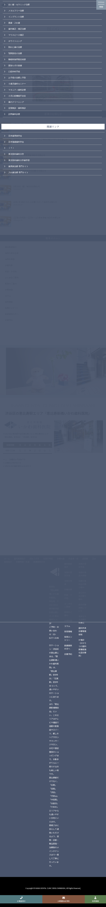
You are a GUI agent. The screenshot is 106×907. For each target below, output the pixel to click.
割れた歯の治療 (15, 47)
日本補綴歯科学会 (16, 142)
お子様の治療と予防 (17, 77)
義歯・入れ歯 (14, 22)
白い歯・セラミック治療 (19, 4)
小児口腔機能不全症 (17, 96)
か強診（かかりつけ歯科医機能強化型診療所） (82, 647)
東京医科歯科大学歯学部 (19, 160)
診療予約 (68, 654)
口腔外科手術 (14, 71)
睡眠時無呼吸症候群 (17, 59)
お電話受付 (21, 901)
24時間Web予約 (64, 901)
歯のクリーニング (16, 102)
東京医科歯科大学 (16, 154)
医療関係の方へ (68, 647)
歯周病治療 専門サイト (18, 166)
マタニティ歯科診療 (17, 89)
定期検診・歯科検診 (17, 108)
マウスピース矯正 (16, 35)
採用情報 (68, 631)
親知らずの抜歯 (15, 65)
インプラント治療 (16, 16)
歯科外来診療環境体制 (82, 631)
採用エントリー (68, 638)
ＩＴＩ (11, 148)
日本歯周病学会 (15, 135)
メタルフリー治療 (16, 10)
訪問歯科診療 (14, 114)
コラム (67, 626)
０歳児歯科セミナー (17, 83)
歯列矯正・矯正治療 (17, 29)
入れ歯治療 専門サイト (18, 172)
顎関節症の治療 (15, 53)
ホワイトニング (15, 41)
